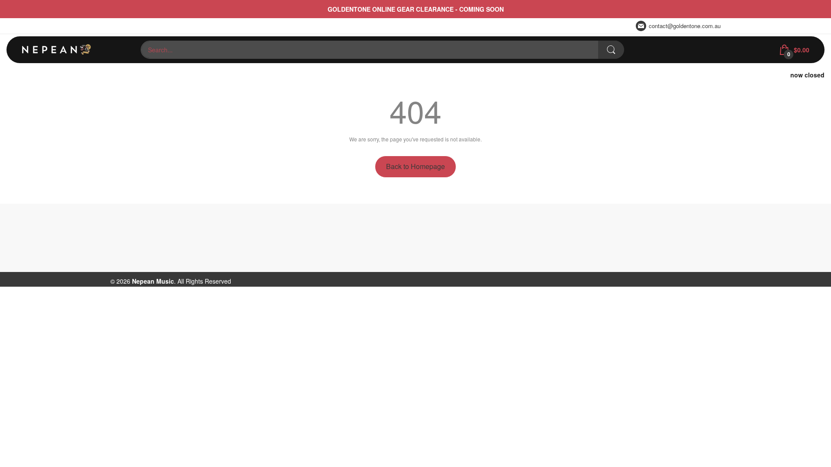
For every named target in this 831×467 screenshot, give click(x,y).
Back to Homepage (415, 166)
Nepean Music (153, 281)
